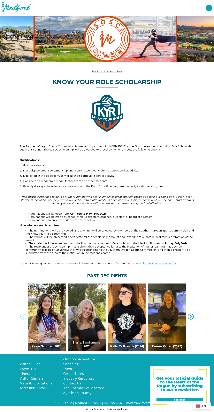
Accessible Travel (33, 387)
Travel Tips (28, 368)
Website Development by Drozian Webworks (107, 409)
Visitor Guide (30, 363)
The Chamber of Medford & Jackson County (83, 390)
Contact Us (72, 383)
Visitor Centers (32, 378)
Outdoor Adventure (79, 359)
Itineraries (28, 373)
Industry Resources (78, 378)
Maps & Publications (36, 383)
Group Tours (73, 373)
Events (68, 368)
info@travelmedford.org (142, 403)
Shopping (71, 363)
